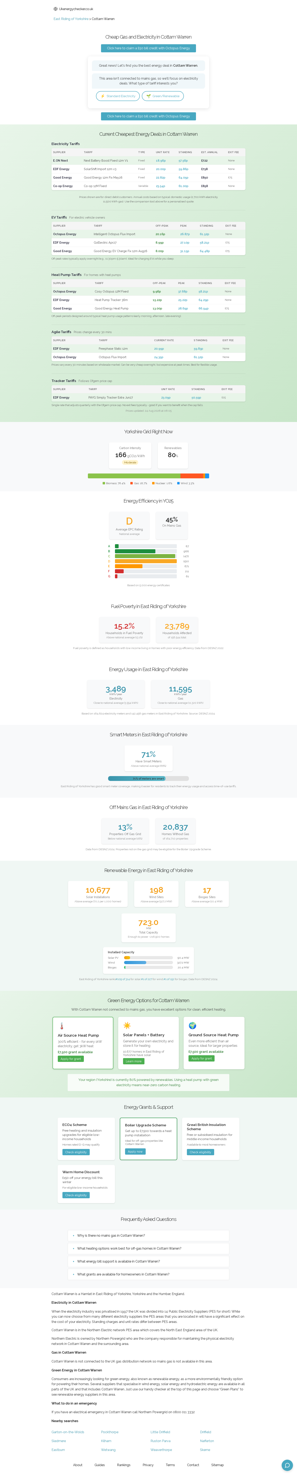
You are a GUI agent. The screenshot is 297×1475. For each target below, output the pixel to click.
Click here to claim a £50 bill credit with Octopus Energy (148, 48)
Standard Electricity (117, 96)
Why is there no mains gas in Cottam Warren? (111, 1235)
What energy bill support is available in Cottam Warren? (118, 1261)
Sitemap (217, 1465)
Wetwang (108, 1450)
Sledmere (59, 1441)
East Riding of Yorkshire (71, 19)
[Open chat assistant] (287, 1465)
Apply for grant (71, 1058)
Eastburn (58, 1450)
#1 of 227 (146, 979)
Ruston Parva (161, 1441)
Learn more (134, 1061)
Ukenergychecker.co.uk (76, 9)
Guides (100, 1465)
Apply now (135, 1151)
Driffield (205, 1432)
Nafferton (207, 1441)
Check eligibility (76, 1152)
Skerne (205, 1450)
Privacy (148, 1465)
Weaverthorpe (161, 1450)
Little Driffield (160, 1432)
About (77, 1465)
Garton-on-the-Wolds (68, 1432)
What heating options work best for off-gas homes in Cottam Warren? (129, 1248)
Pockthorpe (109, 1432)
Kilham (106, 1441)
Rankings (124, 1465)
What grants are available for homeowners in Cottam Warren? (123, 1274)
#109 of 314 (123, 979)
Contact (193, 1465)
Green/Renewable (162, 96)
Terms (170, 1465)
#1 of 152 (168, 979)
